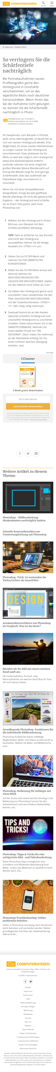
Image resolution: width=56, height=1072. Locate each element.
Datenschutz (28, 995)
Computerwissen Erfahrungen (28, 1037)
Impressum (28, 991)
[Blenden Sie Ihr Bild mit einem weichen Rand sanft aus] (28, 648)
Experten (28, 1025)
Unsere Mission (28, 1029)
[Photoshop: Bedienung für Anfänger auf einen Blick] (28, 770)
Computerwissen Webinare (28, 1041)
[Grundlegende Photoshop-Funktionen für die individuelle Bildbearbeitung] (28, 708)
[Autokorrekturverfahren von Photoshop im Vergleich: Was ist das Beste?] (28, 602)
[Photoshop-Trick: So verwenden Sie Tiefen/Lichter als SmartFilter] (28, 557)
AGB (28, 999)
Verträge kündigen (28, 1006)
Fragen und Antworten (28, 1033)
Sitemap (28, 1018)
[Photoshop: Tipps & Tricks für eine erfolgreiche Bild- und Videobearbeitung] (28, 832)
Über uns (28, 1022)
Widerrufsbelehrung (28, 1003)
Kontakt (28, 987)
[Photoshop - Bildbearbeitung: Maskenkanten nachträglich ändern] (28, 497)
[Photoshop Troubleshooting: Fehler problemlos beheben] (28, 896)
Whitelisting (28, 1010)
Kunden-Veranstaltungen (28, 1045)
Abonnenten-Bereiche (28, 1048)
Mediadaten (28, 1014)
